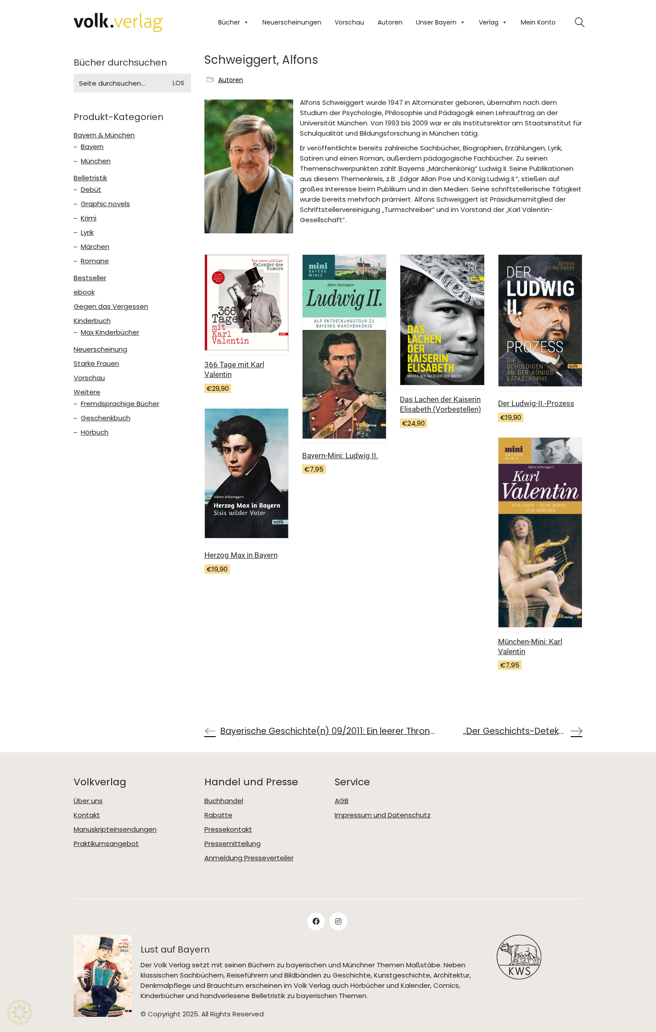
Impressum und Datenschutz (383, 815)
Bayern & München (104, 135)
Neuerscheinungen (291, 22)
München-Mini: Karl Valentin (530, 646)
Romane (95, 261)
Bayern (92, 146)
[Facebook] (316, 921)
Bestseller (90, 278)
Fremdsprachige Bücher (120, 403)
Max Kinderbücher (110, 332)
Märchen (95, 246)
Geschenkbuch (105, 418)
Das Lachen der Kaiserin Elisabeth (440, 404)
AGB (342, 800)
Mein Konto (538, 22)
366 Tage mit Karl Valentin (234, 369)
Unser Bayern (436, 22)
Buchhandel (223, 800)
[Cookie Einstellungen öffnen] (19, 1020)
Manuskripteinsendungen (115, 829)
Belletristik (90, 178)
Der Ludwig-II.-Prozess (536, 403)
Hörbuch (94, 432)
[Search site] (580, 23)
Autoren (390, 22)
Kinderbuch (92, 320)
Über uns (88, 800)
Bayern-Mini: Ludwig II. (340, 455)
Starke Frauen (96, 363)
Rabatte (218, 815)
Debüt (91, 189)
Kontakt (87, 815)
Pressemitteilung (232, 843)
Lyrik (87, 232)
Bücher (229, 22)
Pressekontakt (228, 829)
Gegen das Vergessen (111, 306)
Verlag (488, 22)
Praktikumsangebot (106, 843)
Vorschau (349, 22)
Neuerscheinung (100, 349)
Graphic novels (105, 203)
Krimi (88, 218)
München (96, 161)
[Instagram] (338, 921)
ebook (84, 292)
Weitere (87, 392)
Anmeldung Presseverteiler (249, 858)
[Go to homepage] (118, 22)
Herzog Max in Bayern (241, 555)
